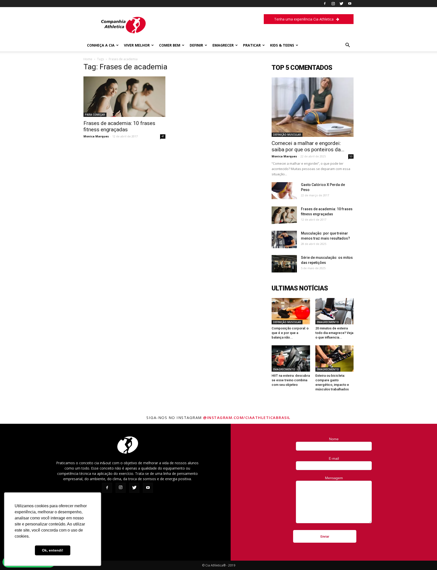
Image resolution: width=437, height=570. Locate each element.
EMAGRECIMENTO (328, 322)
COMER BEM (169, 45)
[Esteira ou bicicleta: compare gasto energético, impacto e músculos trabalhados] (334, 358)
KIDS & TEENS (282, 45)
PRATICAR (252, 45)
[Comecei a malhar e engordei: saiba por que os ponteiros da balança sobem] (313, 107)
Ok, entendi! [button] (52, 550)
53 (351, 156)
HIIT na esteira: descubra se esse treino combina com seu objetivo (291, 380)
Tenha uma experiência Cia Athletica (304, 19)
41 (162, 136)
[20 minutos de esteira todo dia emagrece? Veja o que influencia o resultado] (334, 311)
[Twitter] (341, 3)
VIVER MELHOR (137, 45)
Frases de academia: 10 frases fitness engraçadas (119, 126)
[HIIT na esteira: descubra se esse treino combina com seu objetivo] (291, 358)
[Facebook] (325, 3)
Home (87, 59)
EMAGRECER (223, 45)
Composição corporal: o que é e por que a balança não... (290, 332)
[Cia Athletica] (123, 34)
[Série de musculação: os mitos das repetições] (284, 263)
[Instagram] (333, 3)
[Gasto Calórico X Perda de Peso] (284, 190)
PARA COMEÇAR (95, 114)
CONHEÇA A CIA (101, 45)
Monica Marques (96, 136)
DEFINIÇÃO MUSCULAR (287, 134)
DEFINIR (196, 45)
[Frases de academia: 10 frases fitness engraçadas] (124, 96)
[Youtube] (350, 3)
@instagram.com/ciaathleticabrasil (247, 417)
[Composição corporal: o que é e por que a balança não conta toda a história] (291, 311)
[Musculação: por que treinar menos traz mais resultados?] (284, 239)
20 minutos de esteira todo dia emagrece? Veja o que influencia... (334, 332)
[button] (347, 45)
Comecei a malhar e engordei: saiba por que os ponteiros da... (308, 146)
